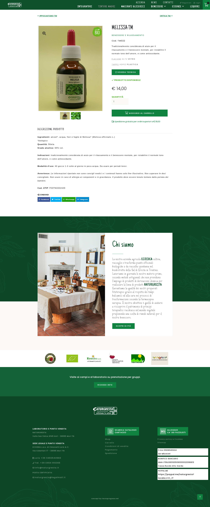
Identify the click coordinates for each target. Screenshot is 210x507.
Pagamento (111, 450)
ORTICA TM (165, 16)
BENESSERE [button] (157, 6)
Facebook (44, 199)
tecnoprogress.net (110, 499)
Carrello (109, 443)
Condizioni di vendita (116, 446)
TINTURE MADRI (106, 6)
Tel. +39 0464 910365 (47, 462)
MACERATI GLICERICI (133, 6)
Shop (107, 439)
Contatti (168, 2)
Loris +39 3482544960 (47, 458)
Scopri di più (123, 326)
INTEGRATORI (85, 6)
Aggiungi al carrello (141, 113)
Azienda (140, 2)
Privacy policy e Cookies (170, 439)
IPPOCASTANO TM (48, 16)
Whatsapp (69, 199)
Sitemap (162, 442)
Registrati (186, 3)
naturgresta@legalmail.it (50, 477)
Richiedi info (105, 385)
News (154, 2)
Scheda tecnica (126, 72)
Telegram (83, 199)
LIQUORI (195, 6)
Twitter (57, 199)
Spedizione (111, 453)
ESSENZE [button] (177, 6)
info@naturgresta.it (47, 467)
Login (198, 3)
